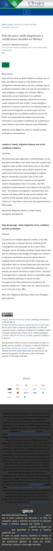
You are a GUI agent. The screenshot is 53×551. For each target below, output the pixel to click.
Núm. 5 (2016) (7, 25)
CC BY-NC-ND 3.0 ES (36, 515)
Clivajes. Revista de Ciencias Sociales (17, 336)
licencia (5, 530)
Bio (3, 53)
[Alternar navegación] (26, 12)
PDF (5, 65)
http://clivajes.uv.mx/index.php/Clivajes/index (29, 434)
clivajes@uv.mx (28, 431)
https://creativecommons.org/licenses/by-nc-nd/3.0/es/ (26, 325)
